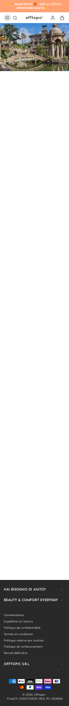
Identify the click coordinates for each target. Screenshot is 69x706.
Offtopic (40, 694)
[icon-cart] (61, 18)
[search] (15, 18)
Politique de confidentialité (22, 628)
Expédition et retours (18, 621)
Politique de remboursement (23, 647)
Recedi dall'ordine (15, 653)
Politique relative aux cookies (24, 640)
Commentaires (14, 615)
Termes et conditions (18, 634)
